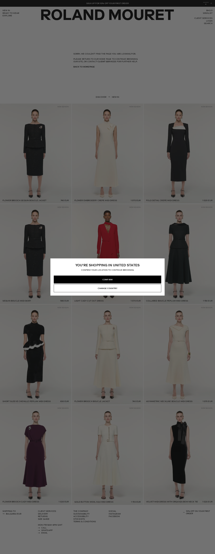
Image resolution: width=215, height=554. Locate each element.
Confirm (107, 279)
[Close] (162, 261)
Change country (107, 288)
